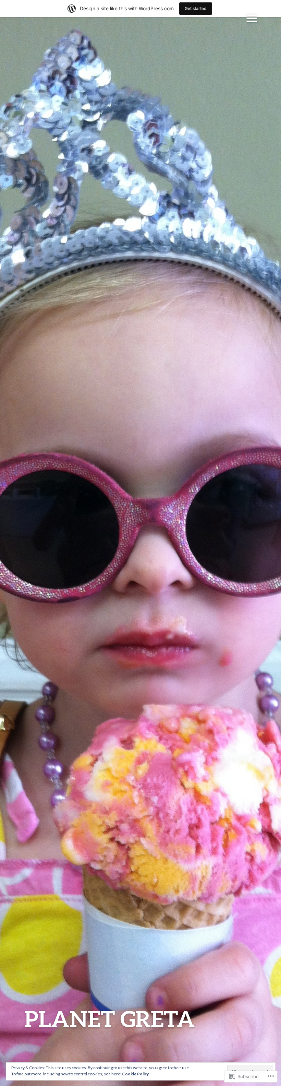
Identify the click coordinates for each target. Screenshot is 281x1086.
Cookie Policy (135, 1073)
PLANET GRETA (109, 1018)
